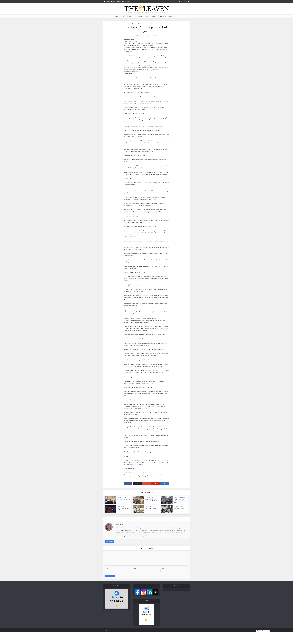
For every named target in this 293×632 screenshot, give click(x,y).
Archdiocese (133, 24)
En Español (139, 16)
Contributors (130, 16)
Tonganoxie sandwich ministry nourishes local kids (152, 499)
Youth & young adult (157, 24)
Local (148, 24)
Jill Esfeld (155, 35)
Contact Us (170, 16)
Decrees (123, 16)
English (261, 630)
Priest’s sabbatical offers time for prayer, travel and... (123, 499)
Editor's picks (142, 24)
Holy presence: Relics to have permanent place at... (151, 508)
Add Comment (146, 35)
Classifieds (153, 16)
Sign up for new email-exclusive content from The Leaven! (116, 1)
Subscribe (162, 16)
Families (118, 506)
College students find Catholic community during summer (180, 500)
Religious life (123, 497)
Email (135, 568)
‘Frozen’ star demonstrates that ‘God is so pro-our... (123, 508)
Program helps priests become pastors (179, 508)
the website (140, 464)
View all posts (109, 541)
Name (107, 568)
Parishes (151, 497)
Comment (107, 553)
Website (162, 568)
